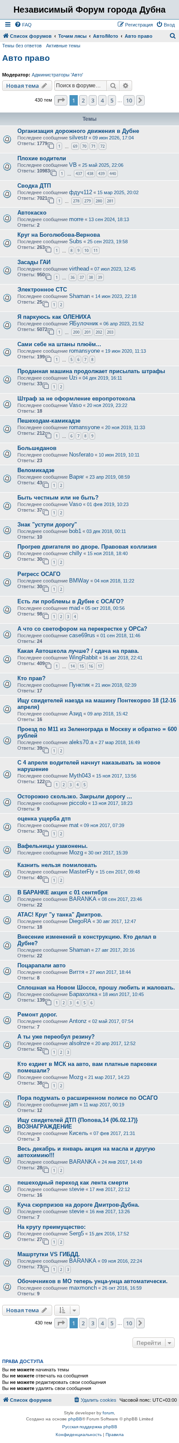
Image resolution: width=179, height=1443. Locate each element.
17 (100, 666)
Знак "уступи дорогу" (47, 524)
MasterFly (81, 871)
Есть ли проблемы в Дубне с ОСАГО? (70, 601)
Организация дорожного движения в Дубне (78, 131)
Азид (75, 713)
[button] (60, 100)
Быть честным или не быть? (58, 497)
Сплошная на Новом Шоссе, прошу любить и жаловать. (96, 987)
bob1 (75, 531)
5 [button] (111, 100)
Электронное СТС (42, 289)
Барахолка (83, 994)
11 (95, 250)
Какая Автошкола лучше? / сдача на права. (78, 651)
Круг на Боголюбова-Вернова (58, 235)
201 (87, 332)
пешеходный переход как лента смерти (72, 1182)
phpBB (75, 1419)
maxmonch (83, 1287)
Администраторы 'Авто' (57, 74)
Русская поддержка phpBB (89, 1426)
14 (72, 666)
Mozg (76, 852)
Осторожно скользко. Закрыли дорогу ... (74, 796)
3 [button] (92, 100)
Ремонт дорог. (37, 1014)
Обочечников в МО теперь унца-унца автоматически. (92, 1281)
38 (91, 277)
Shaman (79, 296)
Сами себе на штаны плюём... (59, 344)
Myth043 (80, 775)
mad (74, 608)
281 (110, 201)
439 (101, 173)
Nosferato (81, 454)
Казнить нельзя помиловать (57, 865)
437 (79, 173)
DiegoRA (80, 921)
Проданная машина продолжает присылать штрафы (91, 371)
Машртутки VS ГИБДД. (48, 1254)
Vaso (75, 405)
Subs (75, 241)
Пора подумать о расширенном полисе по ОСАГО (87, 1098)
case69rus (82, 635)
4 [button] (102, 100)
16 (91, 666)
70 (84, 146)
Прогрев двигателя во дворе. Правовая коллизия (87, 546)
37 (82, 277)
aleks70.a (81, 742)
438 (90, 173)
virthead (79, 268)
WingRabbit (83, 657)
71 (93, 146)
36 (72, 277)
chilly (75, 553)
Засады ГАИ (33, 262)
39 (100, 277)
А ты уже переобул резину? (56, 1036)
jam (73, 1104)
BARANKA (82, 899)
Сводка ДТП (34, 185)
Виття (76, 972)
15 (82, 666)
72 (102, 146)
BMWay (79, 580)
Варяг (76, 476)
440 (112, 173)
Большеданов (36, 448)
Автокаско (31, 212)
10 (86, 250)
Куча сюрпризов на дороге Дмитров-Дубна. (78, 1204)
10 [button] (129, 100)
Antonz (78, 1021)
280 (99, 201)
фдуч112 (80, 192)
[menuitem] (23, 25)
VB (73, 165)
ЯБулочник (83, 323)
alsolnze (79, 1043)
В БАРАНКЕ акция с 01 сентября (62, 892)
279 (87, 201)
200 (76, 332)
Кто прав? (31, 678)
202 (99, 332)
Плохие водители (41, 158)
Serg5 (76, 1233)
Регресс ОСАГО (38, 574)
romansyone (84, 351)
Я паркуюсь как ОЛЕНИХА (54, 317)
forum (108, 1412)
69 (75, 146)
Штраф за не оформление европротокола (76, 398)
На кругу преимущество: (51, 1227)
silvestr (78, 137)
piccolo (78, 803)
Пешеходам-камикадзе (48, 420)
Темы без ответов (22, 45)
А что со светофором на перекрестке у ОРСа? (82, 629)
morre (76, 219)
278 (76, 201)
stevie (76, 1189)
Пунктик (79, 685)
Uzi (73, 377)
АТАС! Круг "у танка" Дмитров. (60, 914)
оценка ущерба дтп (44, 818)
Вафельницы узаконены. (52, 846)
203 (110, 332)
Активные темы (63, 45)
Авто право (26, 58)
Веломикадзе (35, 470)
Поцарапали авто (41, 965)
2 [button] (83, 100)
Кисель (78, 1133)
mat (74, 825)
